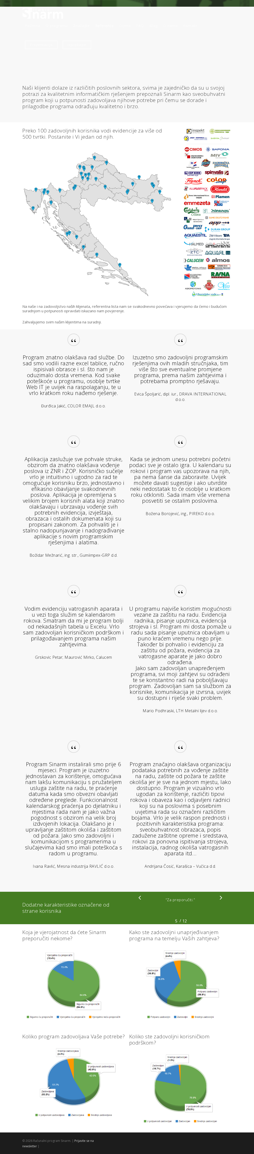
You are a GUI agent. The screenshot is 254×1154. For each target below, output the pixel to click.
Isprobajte (76, 44)
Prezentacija (41, 44)
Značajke (81, 25)
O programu (57, 25)
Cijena (125, 25)
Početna (32, 25)
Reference (104, 25)
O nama (170, 25)
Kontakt (190, 25)
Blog (153, 25)
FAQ (140, 25)
